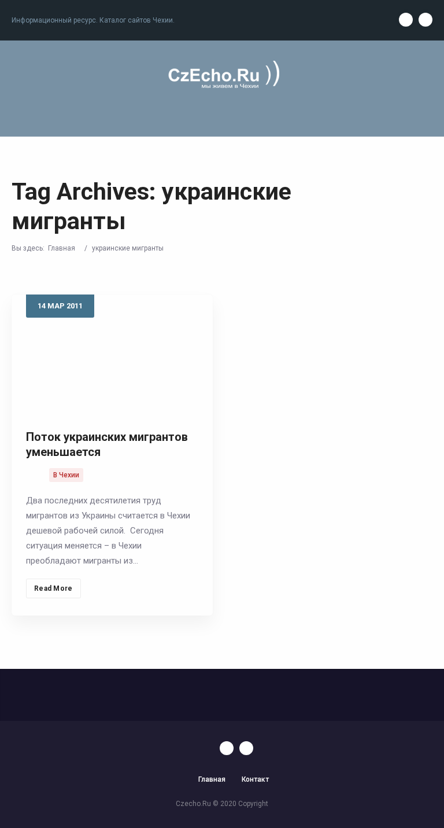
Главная (61, 248)
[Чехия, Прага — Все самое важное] (222, 75)
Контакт (255, 779)
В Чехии (66, 475)
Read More (53, 588)
